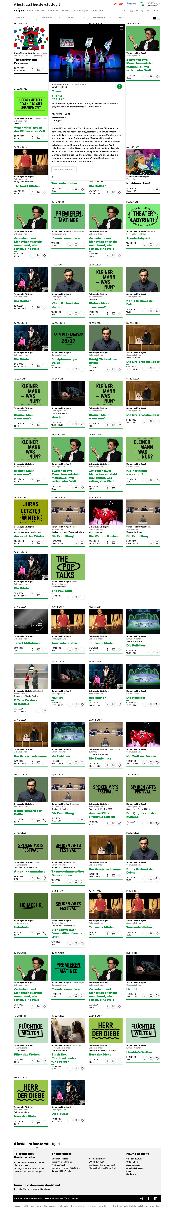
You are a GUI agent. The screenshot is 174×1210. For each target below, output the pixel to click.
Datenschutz (50, 1206)
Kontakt (131, 10)
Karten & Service (35, 11)
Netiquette (63, 1206)
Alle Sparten (46, 17)
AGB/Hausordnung (32, 1206)
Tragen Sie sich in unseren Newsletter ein (35, 1189)
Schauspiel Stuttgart (142, 4)
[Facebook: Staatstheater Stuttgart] (148, 1198)
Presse (17, 1206)
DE (154, 11)
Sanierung (131, 1174)
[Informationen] (119, 86)
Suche (125, 11)
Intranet (92, 1206)
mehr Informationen (64, 169)
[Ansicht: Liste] (158, 18)
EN (158, 11)
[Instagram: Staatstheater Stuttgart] (141, 1198)
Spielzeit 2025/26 (134, 1159)
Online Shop (132, 1162)
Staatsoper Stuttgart (118, 4)
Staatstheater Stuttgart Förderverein (153, 4)
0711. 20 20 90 (22, 1166)
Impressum (98, 11)
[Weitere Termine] (39, 70)
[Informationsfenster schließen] (121, 28)
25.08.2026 (20, 17)
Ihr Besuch (53, 11)
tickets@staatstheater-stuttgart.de (29, 1172)
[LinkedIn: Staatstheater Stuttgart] (156, 1198)
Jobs (128, 1171)
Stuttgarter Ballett (131, 4)
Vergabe (102, 1206)
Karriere (66, 11)
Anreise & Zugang (135, 1168)
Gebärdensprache (142, 10)
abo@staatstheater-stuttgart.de (103, 1165)
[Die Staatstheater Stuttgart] (37, 4)
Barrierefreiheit (78, 1206)
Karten (157, 77)
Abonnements (133, 1165)
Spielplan (19, 10)
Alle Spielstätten (99, 17)
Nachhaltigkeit (81, 11)
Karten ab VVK (82, 704)
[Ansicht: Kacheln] (154, 18)
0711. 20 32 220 (97, 1162)
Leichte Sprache (137, 10)
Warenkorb (148, 11)
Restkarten (157, 244)
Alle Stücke (71, 17)
